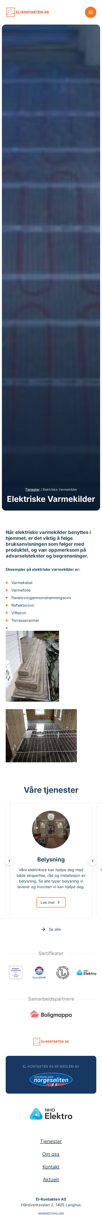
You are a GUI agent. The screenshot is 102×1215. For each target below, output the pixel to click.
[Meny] (90, 12)
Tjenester (32, 489)
